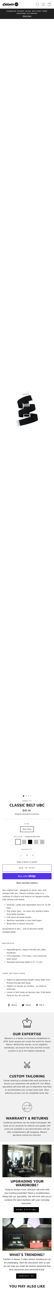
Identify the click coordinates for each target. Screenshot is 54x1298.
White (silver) (36, 846)
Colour (27, 841)
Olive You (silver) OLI (12, 846)
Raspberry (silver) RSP (18, 846)
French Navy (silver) (42, 846)
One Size (27, 834)
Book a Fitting (26, 1214)
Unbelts (27, 805)
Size (27, 828)
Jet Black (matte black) (30, 846)
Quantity (27, 854)
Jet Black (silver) (24, 846)
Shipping (18, 818)
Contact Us (26, 1280)
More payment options (27, 887)
